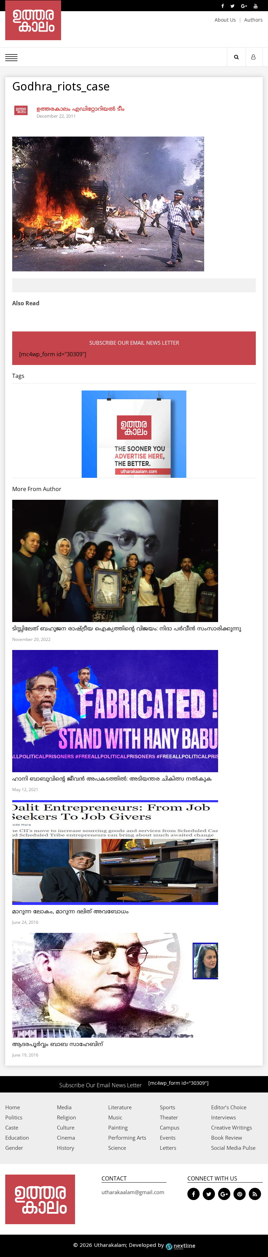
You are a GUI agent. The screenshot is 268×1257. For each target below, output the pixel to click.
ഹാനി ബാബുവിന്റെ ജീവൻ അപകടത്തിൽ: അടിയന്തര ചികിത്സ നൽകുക (112, 779)
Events (168, 1137)
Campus (169, 1127)
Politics (13, 1117)
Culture (65, 1127)
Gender (14, 1147)
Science (117, 1147)
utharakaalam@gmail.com (133, 1192)
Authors (253, 19)
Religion (66, 1117)
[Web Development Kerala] (180, 1245)
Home (12, 1107)
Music (115, 1117)
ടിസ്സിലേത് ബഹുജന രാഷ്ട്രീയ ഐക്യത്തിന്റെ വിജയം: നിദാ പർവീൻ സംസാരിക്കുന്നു (126, 629)
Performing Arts (127, 1137)
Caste (11, 1127)
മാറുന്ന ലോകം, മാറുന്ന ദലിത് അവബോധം (70, 911)
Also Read (25, 303)
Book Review (226, 1137)
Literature (120, 1107)
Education (17, 1137)
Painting (118, 1127)
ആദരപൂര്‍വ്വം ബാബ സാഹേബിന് (57, 1044)
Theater (169, 1117)
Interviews (223, 1117)
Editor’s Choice (228, 1107)
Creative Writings (231, 1127)
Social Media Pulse (233, 1147)
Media (64, 1107)
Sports (167, 1107)
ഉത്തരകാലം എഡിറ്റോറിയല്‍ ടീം (81, 109)
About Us (225, 19)
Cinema (66, 1137)
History (65, 1147)
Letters (168, 1147)
